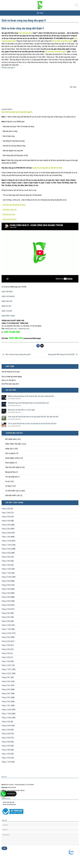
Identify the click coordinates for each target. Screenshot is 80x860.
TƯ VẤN (8, 486)
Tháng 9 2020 (6, 722)
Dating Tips (9, 449)
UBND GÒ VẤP (6, 306)
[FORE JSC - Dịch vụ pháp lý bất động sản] (40, 5)
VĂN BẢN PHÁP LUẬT (12, 495)
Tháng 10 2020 (6, 718)
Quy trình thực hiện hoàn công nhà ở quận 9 (17, 112)
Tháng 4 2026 (6, 525)
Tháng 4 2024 (6, 601)
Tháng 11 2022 (6, 629)
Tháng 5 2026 (6, 521)
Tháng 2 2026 (6, 533)
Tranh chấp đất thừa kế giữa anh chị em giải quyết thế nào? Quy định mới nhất (33, 417)
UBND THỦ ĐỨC (7, 311)
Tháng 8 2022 (6, 641)
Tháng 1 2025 (6, 565)
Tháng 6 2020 (6, 734)
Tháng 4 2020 (6, 742)
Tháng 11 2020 (6, 714)
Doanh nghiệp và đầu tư (13, 458)
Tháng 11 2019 (6, 762)
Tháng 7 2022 (6, 645)
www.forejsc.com (11, 329)
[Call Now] (3, 793)
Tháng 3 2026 (6, 529)
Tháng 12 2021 (6, 665)
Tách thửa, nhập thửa (10, 210)
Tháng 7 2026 (6, 513)
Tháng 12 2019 (6, 758)
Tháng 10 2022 (6, 633)
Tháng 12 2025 (6, 541)
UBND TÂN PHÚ (7, 301)
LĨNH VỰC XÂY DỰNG (12, 467)
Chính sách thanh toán (9, 804)
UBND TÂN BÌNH (7, 292)
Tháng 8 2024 (6, 585)
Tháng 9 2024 (6, 581)
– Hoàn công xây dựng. (9, 219)
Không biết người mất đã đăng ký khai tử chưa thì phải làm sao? (28, 403)
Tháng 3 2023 (6, 617)
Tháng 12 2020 (6, 710)
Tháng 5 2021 (6, 689)
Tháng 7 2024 (6, 589)
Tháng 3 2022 (6, 657)
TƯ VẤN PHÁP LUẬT (12, 491)
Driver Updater (10, 463)
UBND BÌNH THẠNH (8, 316)
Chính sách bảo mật (8, 802)
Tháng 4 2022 (6, 653)
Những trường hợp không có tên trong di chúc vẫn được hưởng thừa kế (31, 396)
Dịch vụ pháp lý (10, 453)
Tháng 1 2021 (6, 706)
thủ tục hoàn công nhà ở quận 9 (56, 52)
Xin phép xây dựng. (9, 214)
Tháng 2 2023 (6, 621)
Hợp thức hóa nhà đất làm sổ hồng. (14, 205)
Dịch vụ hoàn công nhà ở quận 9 (62, 41)
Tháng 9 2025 (6, 553)
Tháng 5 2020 (6, 738)
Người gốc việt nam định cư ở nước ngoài (21, 410)
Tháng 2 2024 (6, 609)
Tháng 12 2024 (6, 569)
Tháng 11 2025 (6, 545)
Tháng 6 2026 (6, 517)
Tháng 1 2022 (6, 661)
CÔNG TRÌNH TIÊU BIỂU (13, 444)
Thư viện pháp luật (11, 477)
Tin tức (7, 481)
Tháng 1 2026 (6, 537)
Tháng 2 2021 (6, 702)
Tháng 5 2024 (6, 597)
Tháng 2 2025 (6, 561)
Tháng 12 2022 (6, 625)
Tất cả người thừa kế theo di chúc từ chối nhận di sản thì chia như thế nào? (32, 424)
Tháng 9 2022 (6, 637)
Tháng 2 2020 (6, 750)
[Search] (76, 5)
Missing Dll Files (10, 472)
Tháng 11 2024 (6, 573)
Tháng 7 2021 (6, 681)
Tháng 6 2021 (6, 685)
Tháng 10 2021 (6, 673)
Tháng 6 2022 (6, 649)
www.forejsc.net (24, 329)
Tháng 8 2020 (6, 726)
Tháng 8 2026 (6, 509)
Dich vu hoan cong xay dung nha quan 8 (18, 354)
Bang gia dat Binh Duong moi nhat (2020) (61, 354)
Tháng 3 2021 (6, 697)
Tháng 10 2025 (6, 549)
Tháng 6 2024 (6, 593)
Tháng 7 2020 (6, 730)
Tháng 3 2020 (6, 746)
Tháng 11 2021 (6, 669)
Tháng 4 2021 (6, 694)
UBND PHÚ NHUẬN (8, 296)
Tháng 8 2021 (6, 677)
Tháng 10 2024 (6, 577)
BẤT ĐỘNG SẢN (10, 439)
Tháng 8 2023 (6, 613)
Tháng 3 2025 (6, 557)
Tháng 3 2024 (6, 605)
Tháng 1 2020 (6, 754)
